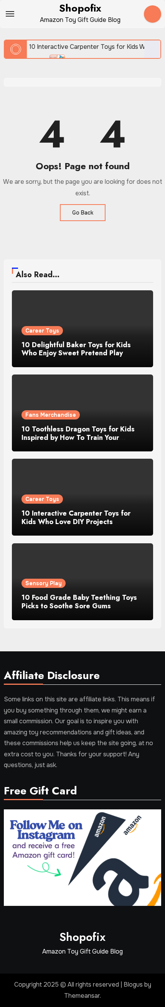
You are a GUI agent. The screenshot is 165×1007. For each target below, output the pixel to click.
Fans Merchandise (50, 414)
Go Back (82, 212)
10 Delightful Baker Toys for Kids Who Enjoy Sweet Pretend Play (76, 349)
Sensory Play (43, 583)
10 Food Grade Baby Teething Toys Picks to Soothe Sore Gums (79, 602)
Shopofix (80, 8)
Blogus (133, 984)
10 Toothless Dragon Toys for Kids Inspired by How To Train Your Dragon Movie (78, 437)
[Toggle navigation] (10, 13)
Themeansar (82, 996)
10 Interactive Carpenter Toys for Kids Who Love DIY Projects (75, 517)
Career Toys (42, 330)
